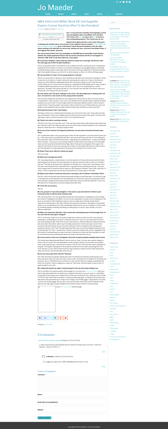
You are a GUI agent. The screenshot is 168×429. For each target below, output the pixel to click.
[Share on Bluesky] (45, 318)
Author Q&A (48, 324)
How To (112, 289)
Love (111, 292)
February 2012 (114, 212)
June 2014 (113, 184)
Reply (103, 352)
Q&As (111, 317)
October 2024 (114, 136)
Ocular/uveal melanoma (117, 306)
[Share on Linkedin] (55, 318)
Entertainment (114, 272)
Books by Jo (114, 258)
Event (112, 278)
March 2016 (114, 176)
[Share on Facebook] (40, 318)
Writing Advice (114, 339)
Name (40, 395)
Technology (114, 328)
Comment (42, 375)
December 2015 (115, 178)
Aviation (112, 250)
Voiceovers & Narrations (118, 337)
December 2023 (115, 142)
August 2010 (114, 235)
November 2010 (115, 232)
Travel (112, 334)
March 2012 (114, 209)
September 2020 (115, 153)
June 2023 (113, 145)
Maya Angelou (114, 295)
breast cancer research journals (49, 340)
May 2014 (113, 187)
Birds (111, 253)
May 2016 (113, 173)
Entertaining (114, 269)
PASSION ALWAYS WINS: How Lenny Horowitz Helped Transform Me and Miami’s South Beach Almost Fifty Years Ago (120, 46)
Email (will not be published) (48, 402)
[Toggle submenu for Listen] (108, 14)
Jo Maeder (41, 29)
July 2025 (113, 134)
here (80, 37)
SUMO (112, 325)
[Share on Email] (65, 318)
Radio (112, 320)
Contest (112, 261)
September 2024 (115, 139)
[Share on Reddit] (60, 318)
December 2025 (115, 131)
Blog (111, 255)
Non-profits (114, 303)
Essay (112, 275)
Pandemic (113, 309)
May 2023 (113, 148)
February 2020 (114, 156)
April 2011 (113, 229)
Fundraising (114, 283)
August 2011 (114, 223)
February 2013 (114, 201)
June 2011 (113, 226)
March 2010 (114, 237)
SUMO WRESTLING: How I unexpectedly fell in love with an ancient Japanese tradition (119, 69)
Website (40, 410)
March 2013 (114, 198)
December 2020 (115, 150)
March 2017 (114, 164)
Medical (112, 297)
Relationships (114, 323)
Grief (111, 286)
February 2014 (114, 190)
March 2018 (114, 159)
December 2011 (115, 218)
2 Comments (60, 29)
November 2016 (115, 167)
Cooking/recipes (115, 264)
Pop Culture (114, 314)
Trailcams (113, 331)
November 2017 (115, 162)
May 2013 (113, 193)
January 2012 (114, 215)
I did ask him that (90, 271)
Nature (112, 300)
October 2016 (114, 170)
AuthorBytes (96, 427)
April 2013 (113, 195)
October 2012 (114, 204)
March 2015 (114, 181)
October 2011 (114, 221)
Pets (111, 311)
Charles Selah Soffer (116, 90)
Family (112, 281)
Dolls (111, 267)
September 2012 (115, 207)
